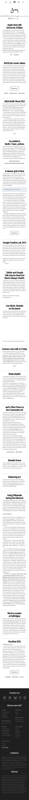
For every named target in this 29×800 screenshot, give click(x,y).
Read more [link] (14, 88)
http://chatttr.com (7, 297)
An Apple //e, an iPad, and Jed (10, 449)
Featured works (6, 712)
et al (8, 762)
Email (25, 699)
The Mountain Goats (15, 391)
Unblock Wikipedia (7, 513)
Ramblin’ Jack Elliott (20, 384)
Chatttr (11, 287)
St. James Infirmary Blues (8, 379)
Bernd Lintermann (19, 146)
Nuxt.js (10, 762)
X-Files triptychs (6, 667)
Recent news (19, 717)
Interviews (17, 735)
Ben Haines (4, 762)
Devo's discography (10, 518)
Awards (17, 730)
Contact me (5, 717)
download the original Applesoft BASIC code (13, 436)
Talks (16, 712)
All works (18, 710)
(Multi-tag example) (6, 735)
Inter (13, 757)
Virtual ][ (19, 439)
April (13, 659)
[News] (14, 2)
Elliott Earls (15, 107)
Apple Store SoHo (19, 50)
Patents (17, 737)
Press (16, 728)
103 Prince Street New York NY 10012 (14, 51)
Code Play (10, 662)
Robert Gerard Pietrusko (8, 148)
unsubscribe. (21, 792)
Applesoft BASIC (17, 415)
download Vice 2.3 (15, 424)
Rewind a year (18, 719)
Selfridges (11, 622)
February (12, 654)
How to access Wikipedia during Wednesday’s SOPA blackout (14, 604)
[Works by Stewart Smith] (6, 2)
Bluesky (15, 699)
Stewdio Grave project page (15, 467)
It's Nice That (9, 620)
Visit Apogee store (6, 723)
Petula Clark (19, 79)
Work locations (5, 732)
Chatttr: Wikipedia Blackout (16, 552)
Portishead (5, 389)
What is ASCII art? (15, 77)
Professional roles (6, 730)
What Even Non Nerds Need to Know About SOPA (14, 601)
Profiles (17, 733)
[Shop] (10, 2)
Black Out (22, 602)
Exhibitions (18, 732)
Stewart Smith (18, 780)
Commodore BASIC (7, 417)
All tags (4, 726)
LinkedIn (4, 699)
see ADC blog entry (16, 35)
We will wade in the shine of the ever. (14, 768)
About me (4, 713)
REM (4, 384)
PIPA (6, 504)
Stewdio (16, 620)
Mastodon (10, 699)
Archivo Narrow (5, 758)
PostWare (11, 412)
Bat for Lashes (19, 394)
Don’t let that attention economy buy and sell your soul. (14, 791)
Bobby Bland (14, 388)
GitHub (20, 699)
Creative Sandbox (20, 312)
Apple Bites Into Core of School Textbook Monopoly (13, 483)
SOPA (25, 502)
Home (4, 710)
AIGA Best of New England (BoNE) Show (14, 104)
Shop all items (6, 721)
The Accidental (13, 383)
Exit (8, 666)
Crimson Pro (14, 758)
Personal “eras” (5, 733)
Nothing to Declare (7, 153)
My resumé (4, 715)
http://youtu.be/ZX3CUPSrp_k (17, 341)
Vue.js (16, 762)
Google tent (5, 354)
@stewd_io (20, 125)
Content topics (5, 728)
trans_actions (6, 654)
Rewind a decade (19, 721)
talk (21, 363)
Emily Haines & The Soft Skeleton (17, 386)
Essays (17, 713)
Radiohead (20, 389)
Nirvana (12, 398)
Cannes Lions (6, 316)
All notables (19, 726)
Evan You (8, 763)
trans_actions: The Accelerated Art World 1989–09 (14, 149)
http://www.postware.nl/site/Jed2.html (11, 422)
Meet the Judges (20, 110)
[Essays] (19, 2)
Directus (16, 760)
